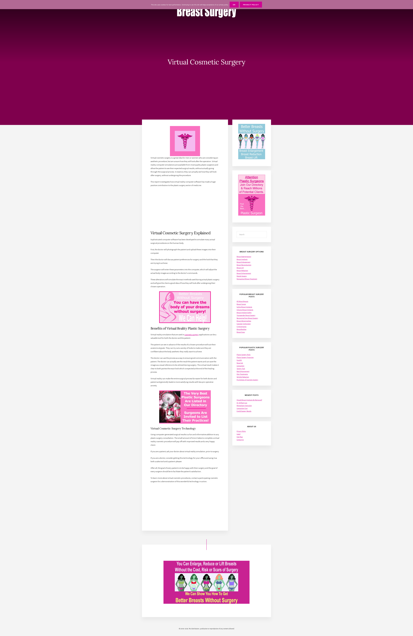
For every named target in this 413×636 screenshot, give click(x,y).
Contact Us (240, 440)
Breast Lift (240, 268)
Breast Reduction (242, 270)
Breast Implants (242, 259)
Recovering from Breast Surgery (247, 318)
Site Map (240, 437)
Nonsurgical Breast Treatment (247, 279)
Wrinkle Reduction (243, 377)
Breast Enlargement (243, 262)
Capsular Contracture (244, 324)
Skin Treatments (242, 374)
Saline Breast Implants (244, 307)
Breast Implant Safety (244, 313)
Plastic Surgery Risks (243, 355)
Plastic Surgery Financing (245, 357)
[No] (410, 5)
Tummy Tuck (241, 369)
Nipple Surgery (242, 276)
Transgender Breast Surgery (246, 315)
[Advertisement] (185, 209)
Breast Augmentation (244, 257)
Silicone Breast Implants (245, 310)
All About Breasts (242, 301)
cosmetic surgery (192, 335)
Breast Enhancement (244, 273)
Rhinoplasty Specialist (244, 406)
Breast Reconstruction (244, 265)
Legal (238, 434)
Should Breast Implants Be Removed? (249, 400)
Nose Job (240, 363)
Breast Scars (241, 332)
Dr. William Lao (242, 403)
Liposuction (240, 366)
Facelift (239, 360)
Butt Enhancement (243, 371)
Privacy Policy (241, 431)
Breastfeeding (241, 329)
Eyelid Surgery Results (244, 411)
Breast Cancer (241, 304)
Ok (234, 5)
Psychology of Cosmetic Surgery (247, 380)
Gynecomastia (241, 327)
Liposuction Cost (242, 408)
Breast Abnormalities (244, 321)
